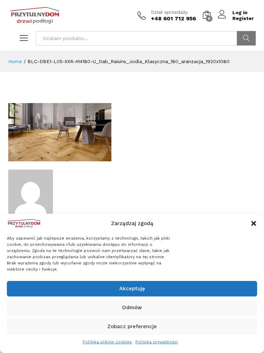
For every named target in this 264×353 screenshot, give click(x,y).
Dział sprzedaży (169, 12)
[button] (253, 223)
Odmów (132, 307)
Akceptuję (132, 288)
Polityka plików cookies (107, 342)
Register (243, 18)
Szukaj (246, 38)
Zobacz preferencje (132, 326)
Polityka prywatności (156, 342)
